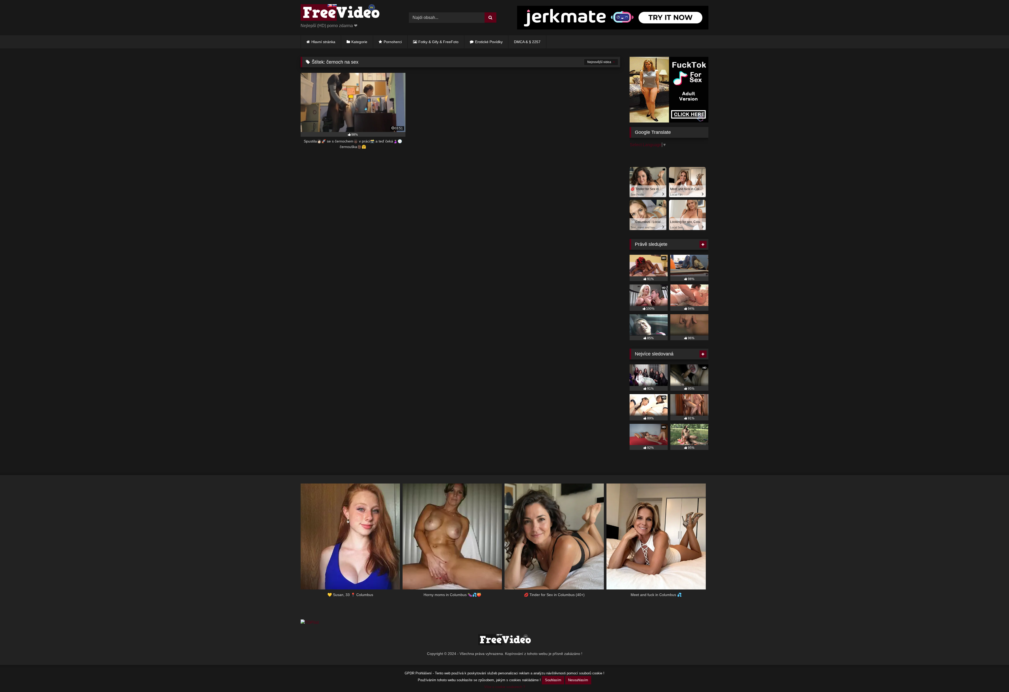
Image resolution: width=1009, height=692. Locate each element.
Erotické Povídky (489, 42)
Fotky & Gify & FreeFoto (438, 42)
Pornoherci (393, 42)
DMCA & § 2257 (527, 42)
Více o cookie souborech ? (504, 687)
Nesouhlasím (578, 680)
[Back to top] (992, 676)
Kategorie (359, 42)
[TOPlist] (310, 622)
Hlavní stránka (323, 42)
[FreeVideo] (340, 13)
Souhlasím (553, 680)
